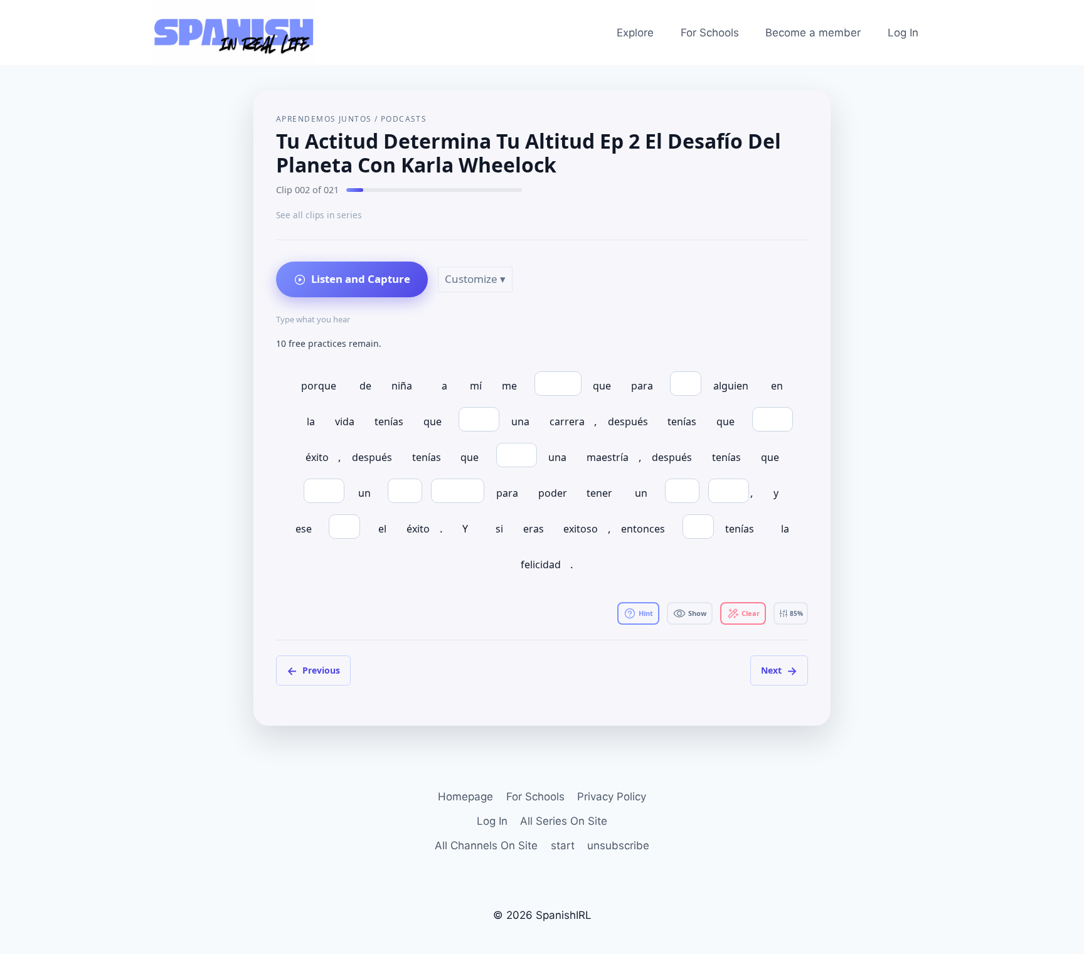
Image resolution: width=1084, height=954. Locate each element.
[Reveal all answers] (690, 613)
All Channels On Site (486, 845)
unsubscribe (618, 845)
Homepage (465, 796)
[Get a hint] (638, 613)
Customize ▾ (475, 279)
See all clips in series (319, 215)
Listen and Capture (360, 279)
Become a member (813, 32)
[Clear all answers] (743, 613)
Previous (313, 670)
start (563, 845)
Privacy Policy (611, 796)
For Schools (710, 32)
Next (779, 670)
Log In (903, 32)
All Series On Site (563, 821)
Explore (635, 32)
